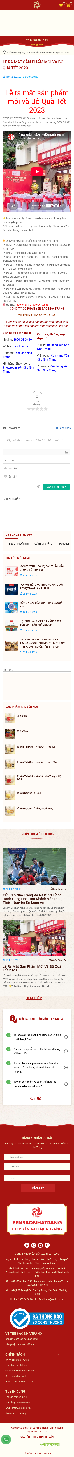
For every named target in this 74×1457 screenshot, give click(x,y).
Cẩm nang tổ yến (43, 543)
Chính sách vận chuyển (17, 1359)
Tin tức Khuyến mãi (17, 543)
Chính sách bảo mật (15, 1376)
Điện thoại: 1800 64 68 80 (18, 1402)
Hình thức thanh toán (16, 1365)
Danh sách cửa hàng (15, 1413)
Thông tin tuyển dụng (16, 1397)
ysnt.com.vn (22, 346)
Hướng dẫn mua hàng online (19, 1381)
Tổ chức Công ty (16, 52)
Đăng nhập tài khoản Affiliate (19, 1344)
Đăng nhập (64, 428)
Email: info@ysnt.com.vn (18, 1407)
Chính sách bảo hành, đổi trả (19, 1370)
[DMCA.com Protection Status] (50, 1444)
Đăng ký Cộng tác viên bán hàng (21, 1339)
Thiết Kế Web (28, 1453)
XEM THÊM (34, 998)
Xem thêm (37, 1098)
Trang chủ (4, 52)
